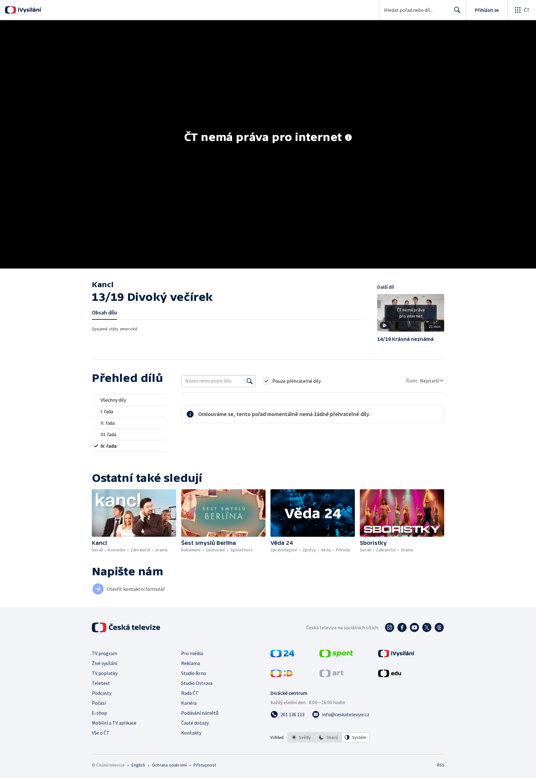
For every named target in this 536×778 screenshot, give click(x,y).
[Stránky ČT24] (282, 655)
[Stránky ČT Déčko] (281, 675)
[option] (301, 737)
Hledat (457, 10)
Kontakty (191, 733)
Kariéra (189, 703)
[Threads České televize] (439, 627)
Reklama (190, 663)
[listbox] (328, 737)
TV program (104, 653)
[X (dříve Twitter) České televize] (427, 627)
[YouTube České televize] (414, 627)
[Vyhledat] (249, 381)
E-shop (99, 713)
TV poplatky (105, 673)
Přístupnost (205, 765)
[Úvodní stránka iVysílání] (28, 10)
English (138, 765)
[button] (410, 315)
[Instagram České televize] (390, 627)
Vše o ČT (100, 733)
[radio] (129, 399)
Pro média (192, 653)
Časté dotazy (195, 723)
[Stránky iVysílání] (396, 655)
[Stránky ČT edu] (389, 675)
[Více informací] (348, 138)
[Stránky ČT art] (331, 675)
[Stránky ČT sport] (336, 655)
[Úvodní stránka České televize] (126, 627)
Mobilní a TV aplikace (114, 723)
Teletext (101, 683)
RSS (440, 765)
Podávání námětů (199, 713)
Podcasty (101, 693)
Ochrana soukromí (169, 765)
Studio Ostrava (196, 683)
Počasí (99, 703)
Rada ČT (190, 693)
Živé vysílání (104, 663)
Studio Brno (193, 673)
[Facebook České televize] (402, 627)
